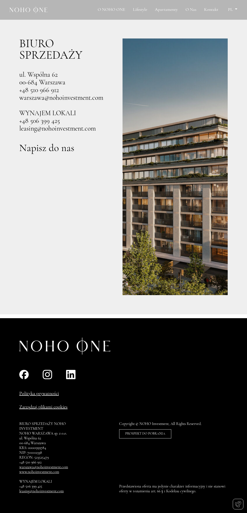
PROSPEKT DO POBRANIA (145, 434)
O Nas (190, 10)
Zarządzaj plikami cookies (43, 407)
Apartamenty (166, 10)
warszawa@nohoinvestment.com (61, 98)
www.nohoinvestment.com (39, 472)
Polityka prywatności (39, 393)
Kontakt (211, 10)
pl (231, 10)
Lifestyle (140, 10)
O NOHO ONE (111, 10)
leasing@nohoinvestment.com (57, 129)
